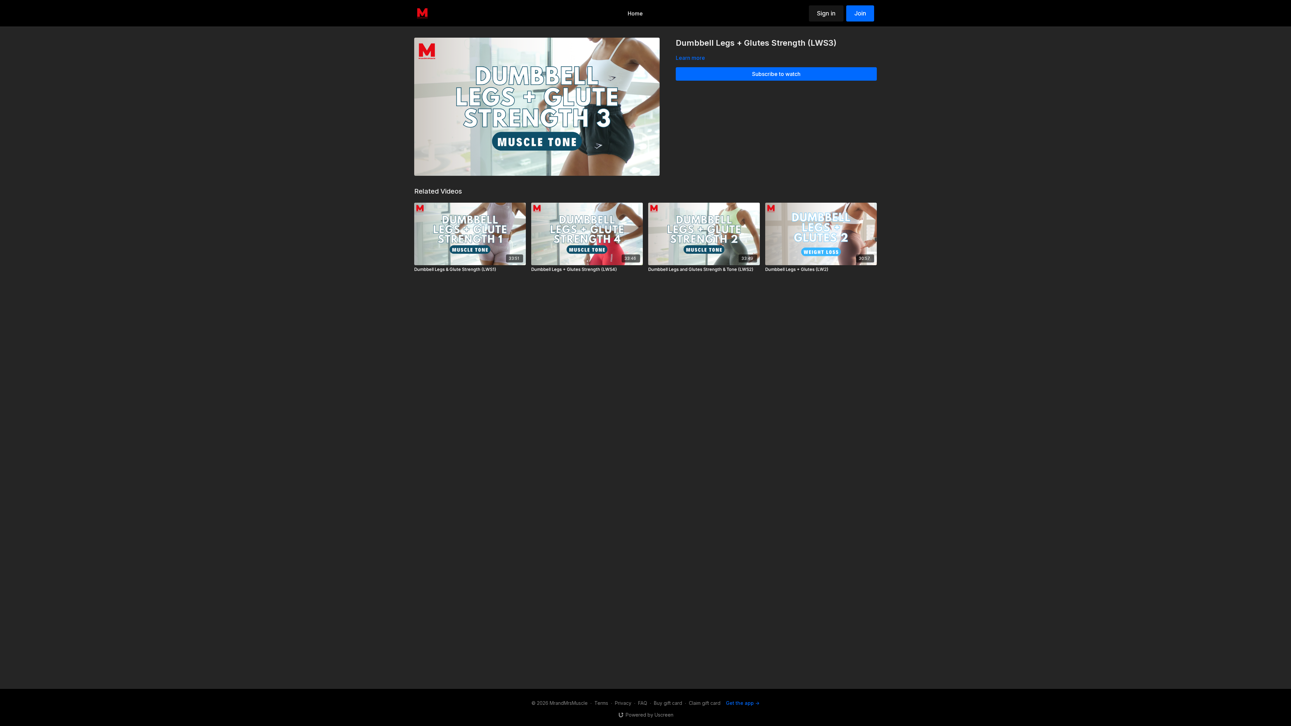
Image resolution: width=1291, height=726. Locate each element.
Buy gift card (668, 703)
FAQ (642, 703)
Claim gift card (704, 703)
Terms (601, 703)
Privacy (623, 703)
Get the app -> (742, 703)
